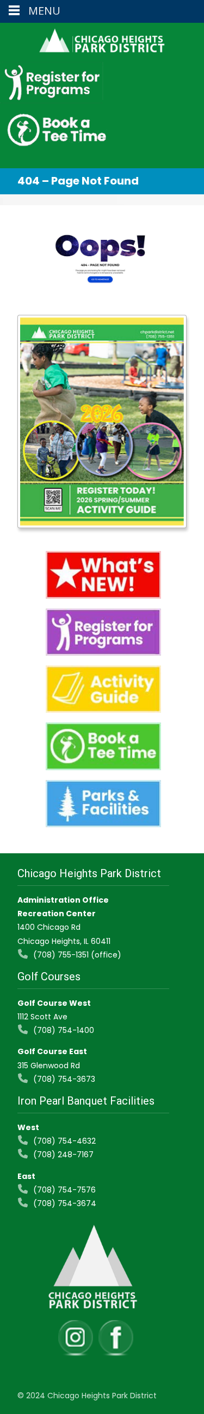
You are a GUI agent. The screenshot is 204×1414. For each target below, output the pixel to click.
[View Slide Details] (102, 422)
